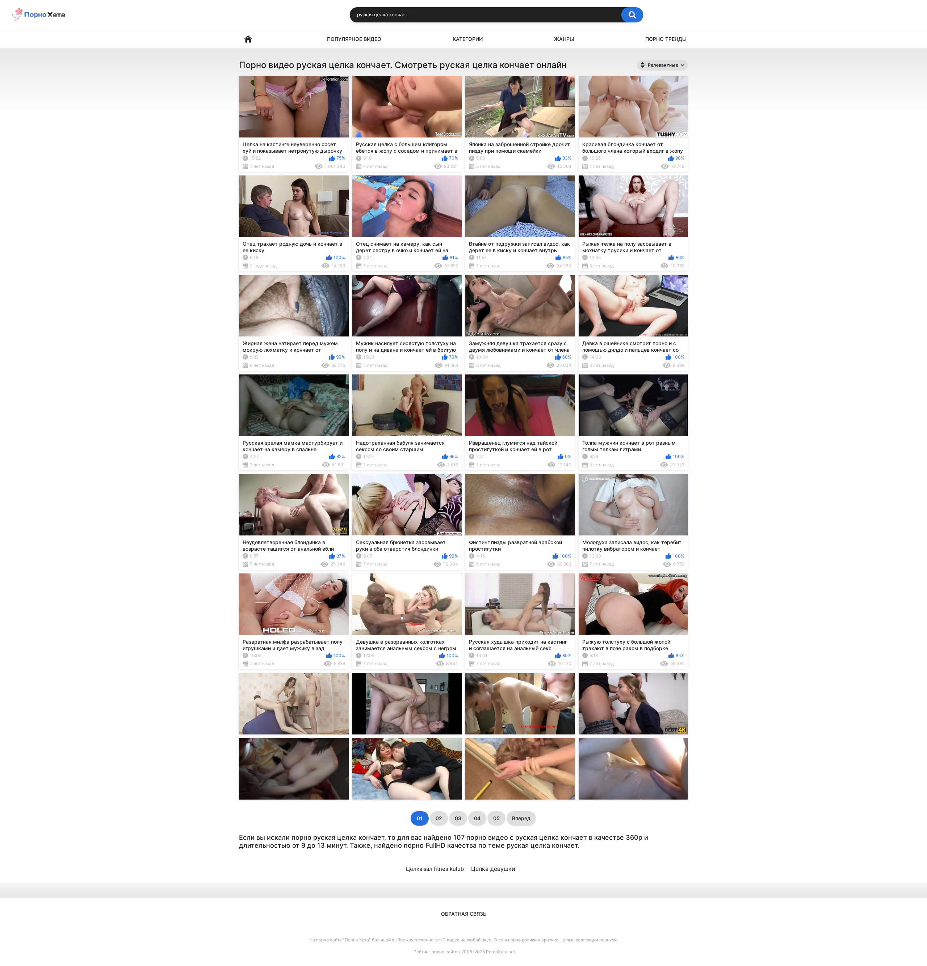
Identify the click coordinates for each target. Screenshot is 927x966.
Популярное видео (354, 39)
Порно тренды (666, 39)
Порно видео (248, 39)
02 (439, 818)
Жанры (564, 39)
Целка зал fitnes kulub (435, 868)
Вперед (521, 818)
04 (477, 818)
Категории (468, 39)
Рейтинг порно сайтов (437, 951)
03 (458, 818)
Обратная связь (463, 914)
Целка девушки (493, 868)
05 (496, 818)
